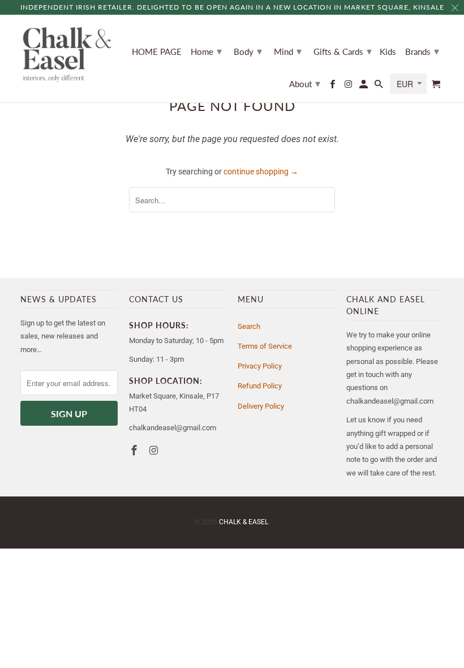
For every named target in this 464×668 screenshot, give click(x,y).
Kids (388, 52)
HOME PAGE (157, 52)
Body (248, 51)
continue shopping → (261, 171)
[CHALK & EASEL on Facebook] (333, 86)
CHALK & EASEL (243, 522)
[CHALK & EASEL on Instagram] (348, 86)
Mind (288, 51)
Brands (422, 51)
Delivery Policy (261, 406)
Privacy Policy (260, 366)
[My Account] (364, 86)
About (304, 83)
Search (249, 326)
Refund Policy (260, 386)
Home (206, 51)
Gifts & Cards (342, 51)
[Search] (380, 86)
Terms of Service (265, 346)
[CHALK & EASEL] (67, 54)
